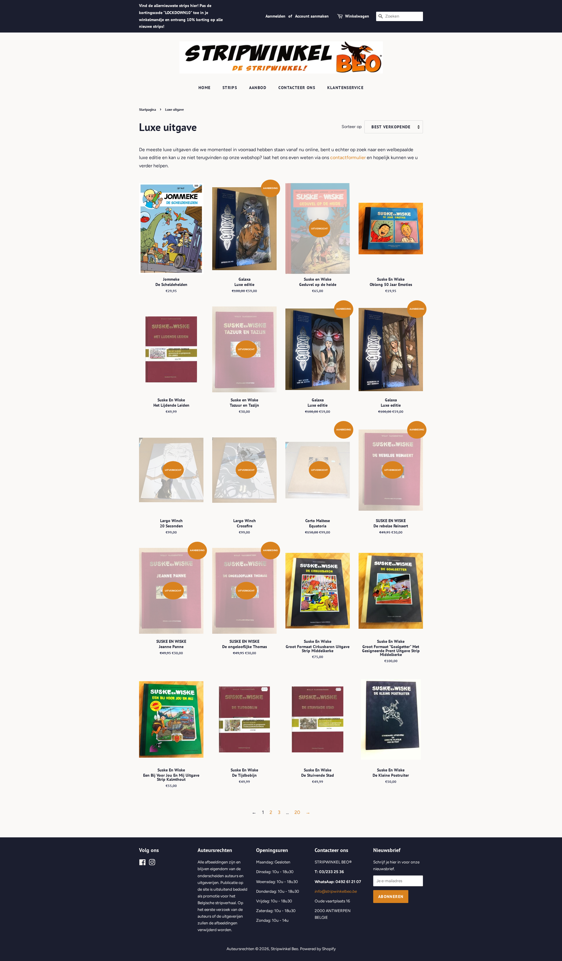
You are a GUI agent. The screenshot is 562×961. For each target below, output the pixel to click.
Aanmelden (275, 16)
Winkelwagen (357, 16)
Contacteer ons (297, 87)
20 (297, 812)
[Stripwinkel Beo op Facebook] (142, 863)
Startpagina (147, 109)
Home (204, 87)
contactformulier (348, 157)
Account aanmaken (312, 16)
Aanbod (257, 87)
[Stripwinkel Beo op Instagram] (152, 863)
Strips (229, 87)
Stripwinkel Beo (284, 948)
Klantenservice (345, 87)
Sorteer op (352, 126)
